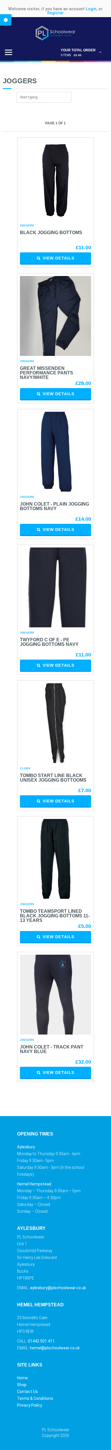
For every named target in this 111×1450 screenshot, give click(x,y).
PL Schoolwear (55, 1429)
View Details (58, 258)
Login (91, 9)
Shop (21, 1384)
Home (22, 1378)
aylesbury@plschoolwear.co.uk (58, 1287)
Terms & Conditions (35, 1398)
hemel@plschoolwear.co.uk (55, 1348)
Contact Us (27, 1391)
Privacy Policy (29, 1405)
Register (55, 13)
